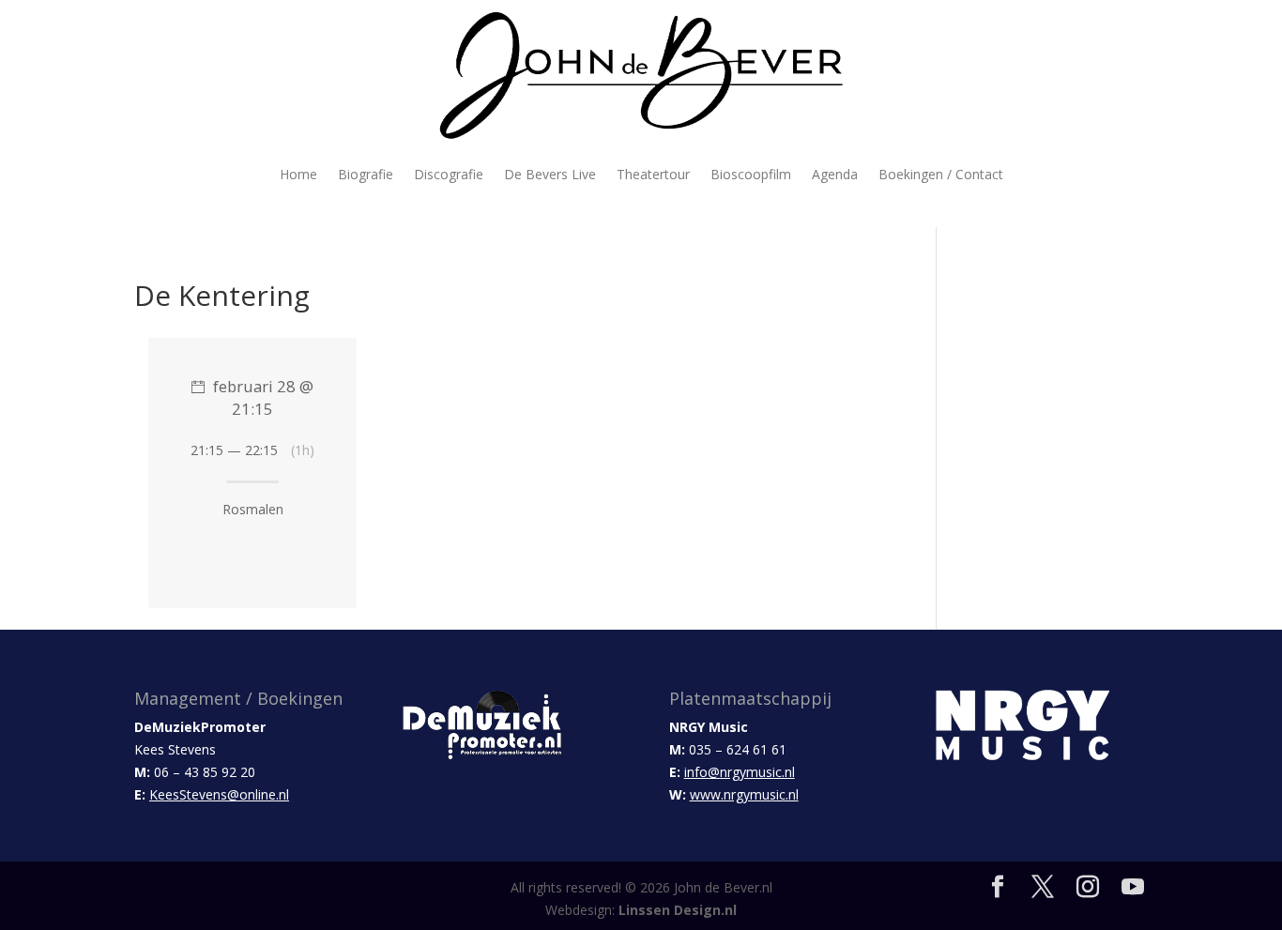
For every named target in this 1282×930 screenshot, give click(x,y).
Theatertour (653, 174)
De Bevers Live (550, 174)
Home (298, 174)
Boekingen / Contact (940, 174)
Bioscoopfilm (750, 174)
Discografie (448, 174)
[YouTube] (1133, 887)
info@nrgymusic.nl (739, 772)
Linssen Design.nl (677, 910)
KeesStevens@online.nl (219, 794)
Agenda (835, 174)
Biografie (365, 174)
